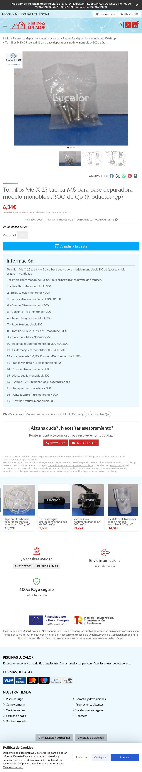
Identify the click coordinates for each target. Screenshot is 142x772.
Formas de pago (16, 715)
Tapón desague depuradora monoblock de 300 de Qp (53, 521)
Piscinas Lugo (14, 699)
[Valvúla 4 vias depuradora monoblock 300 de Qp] (88, 500)
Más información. (13, 767)
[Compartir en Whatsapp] (124, 175)
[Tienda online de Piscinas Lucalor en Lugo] (27, 25)
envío (22, 212)
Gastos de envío (16, 721)
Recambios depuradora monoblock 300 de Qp (70, 465)
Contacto (81, 715)
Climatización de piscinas (54, 737)
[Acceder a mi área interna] (128, 25)
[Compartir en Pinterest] (130, 175)
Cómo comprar (15, 704)
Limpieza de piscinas (91, 737)
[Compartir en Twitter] (118, 175)
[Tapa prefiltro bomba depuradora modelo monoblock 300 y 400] (19, 500)
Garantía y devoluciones (90, 699)
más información (105, 565)
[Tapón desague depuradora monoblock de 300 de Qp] (54, 500)
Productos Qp (117, 465)
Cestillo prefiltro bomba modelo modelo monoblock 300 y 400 (122, 521)
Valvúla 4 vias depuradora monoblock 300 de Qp (87, 521)
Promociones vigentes (89, 704)
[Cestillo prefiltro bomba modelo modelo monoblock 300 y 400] (123, 500)
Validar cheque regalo (89, 710)
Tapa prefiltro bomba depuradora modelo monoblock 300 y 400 (17, 521)
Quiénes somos (15, 710)
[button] (68, 147)
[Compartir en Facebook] (111, 175)
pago (31, 212)
